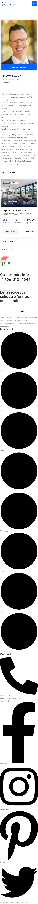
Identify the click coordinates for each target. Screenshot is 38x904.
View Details (10, 231)
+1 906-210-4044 (15, 279)
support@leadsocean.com (9, 698)
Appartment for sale (15, 210)
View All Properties (19, 67)
